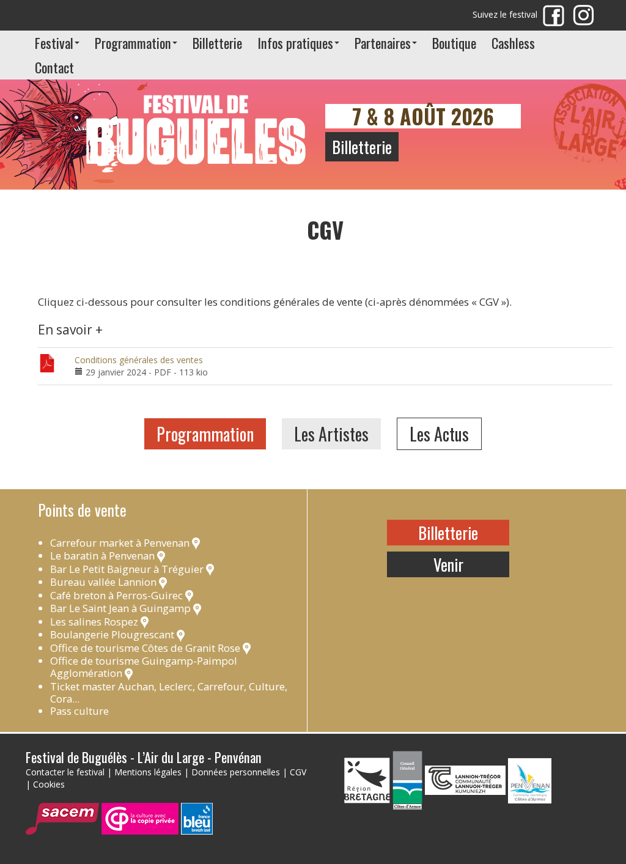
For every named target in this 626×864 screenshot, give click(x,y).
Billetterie (217, 42)
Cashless (513, 42)
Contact (54, 67)
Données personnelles (235, 772)
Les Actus (439, 433)
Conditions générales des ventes (139, 360)
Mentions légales (148, 772)
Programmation (133, 42)
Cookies (49, 784)
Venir (448, 564)
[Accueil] (196, 122)
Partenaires (383, 42)
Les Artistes (331, 433)
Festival (54, 42)
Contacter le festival (65, 772)
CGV (298, 772)
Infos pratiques (295, 42)
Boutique (454, 42)
